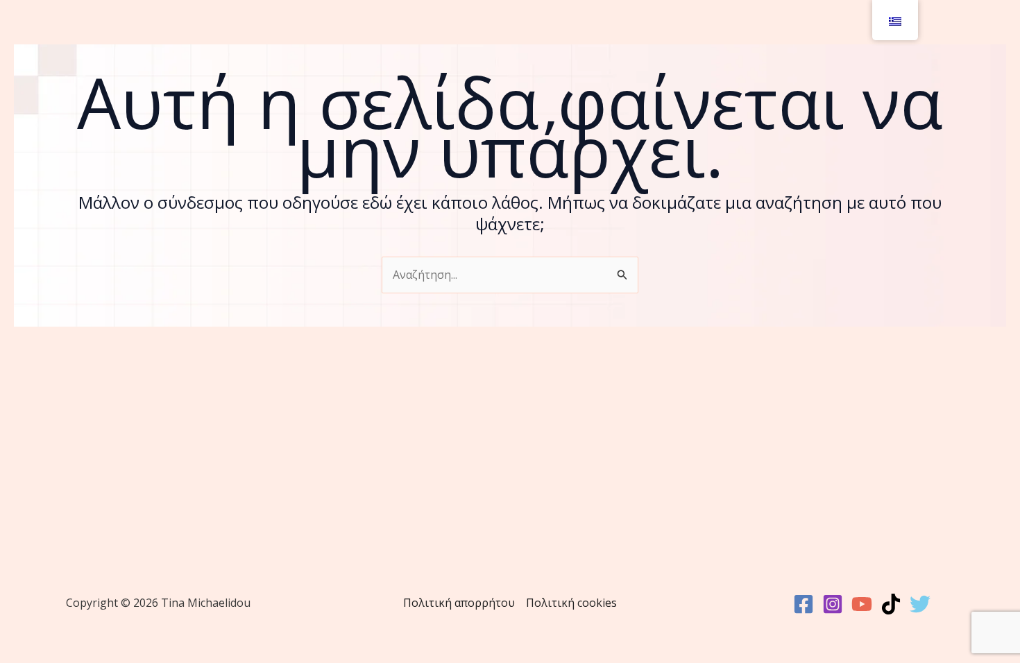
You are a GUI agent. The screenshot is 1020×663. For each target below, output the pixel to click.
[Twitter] (920, 604)
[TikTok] (891, 604)
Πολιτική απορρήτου (459, 602)
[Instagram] (832, 604)
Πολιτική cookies (571, 602)
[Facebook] (803, 604)
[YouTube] (861, 604)
